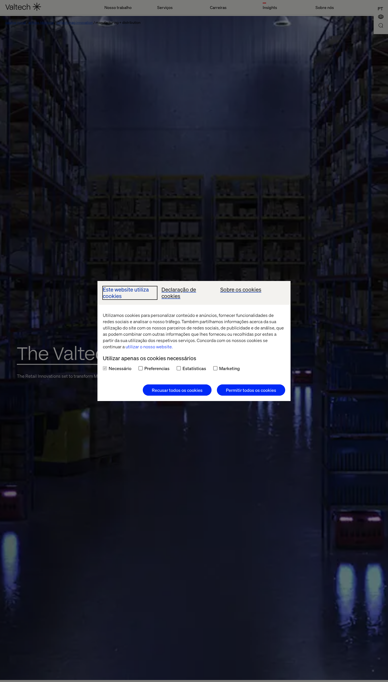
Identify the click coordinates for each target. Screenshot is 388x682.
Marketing (229, 368)
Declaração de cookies (178, 292)
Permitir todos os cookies (251, 390)
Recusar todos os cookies (177, 390)
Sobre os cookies (240, 289)
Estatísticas (194, 368)
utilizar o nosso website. (149, 346)
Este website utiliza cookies (126, 292)
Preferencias (157, 368)
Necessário (120, 368)
